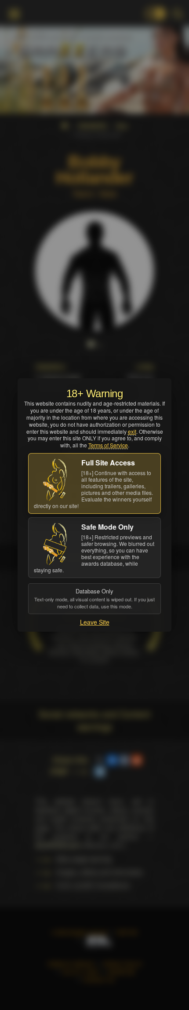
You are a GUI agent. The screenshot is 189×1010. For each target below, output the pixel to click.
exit (132, 431)
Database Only (94, 598)
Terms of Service (108, 445)
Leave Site (94, 622)
